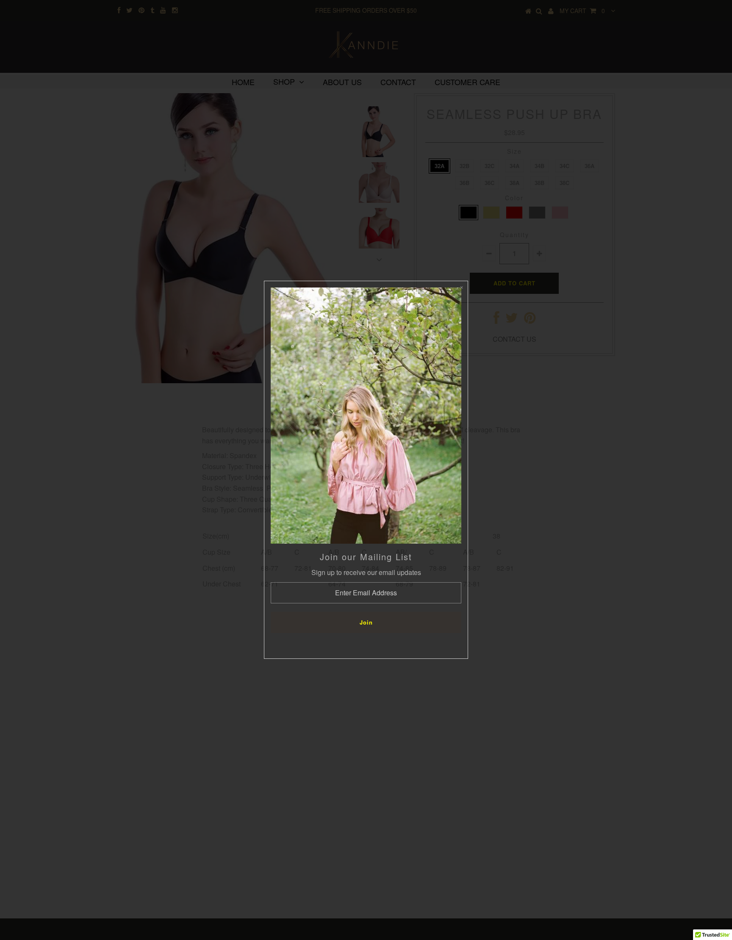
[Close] (461, 287)
